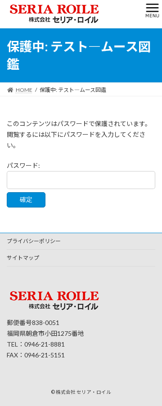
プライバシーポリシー (34, 241)
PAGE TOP (149, 384)
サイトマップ (23, 257)
